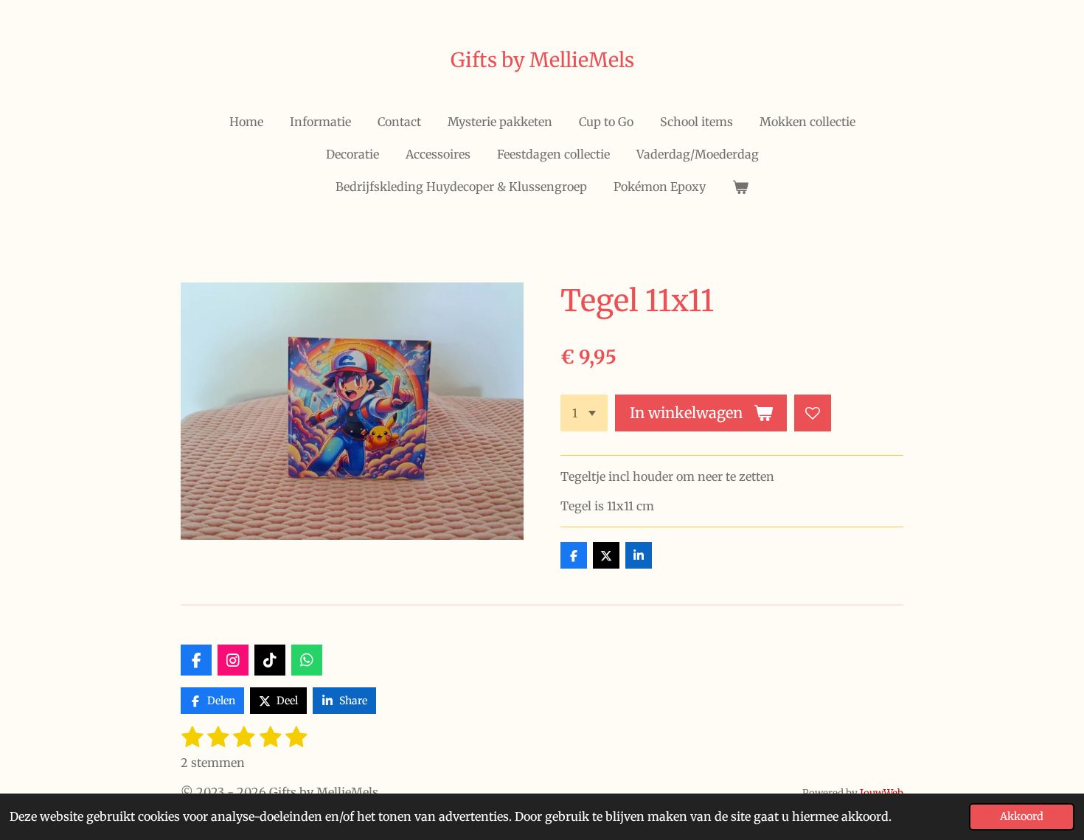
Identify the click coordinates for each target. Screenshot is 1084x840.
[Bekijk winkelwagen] (740, 186)
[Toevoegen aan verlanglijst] (812, 413)
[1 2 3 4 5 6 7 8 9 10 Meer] (584, 413)
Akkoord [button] (1021, 816)
